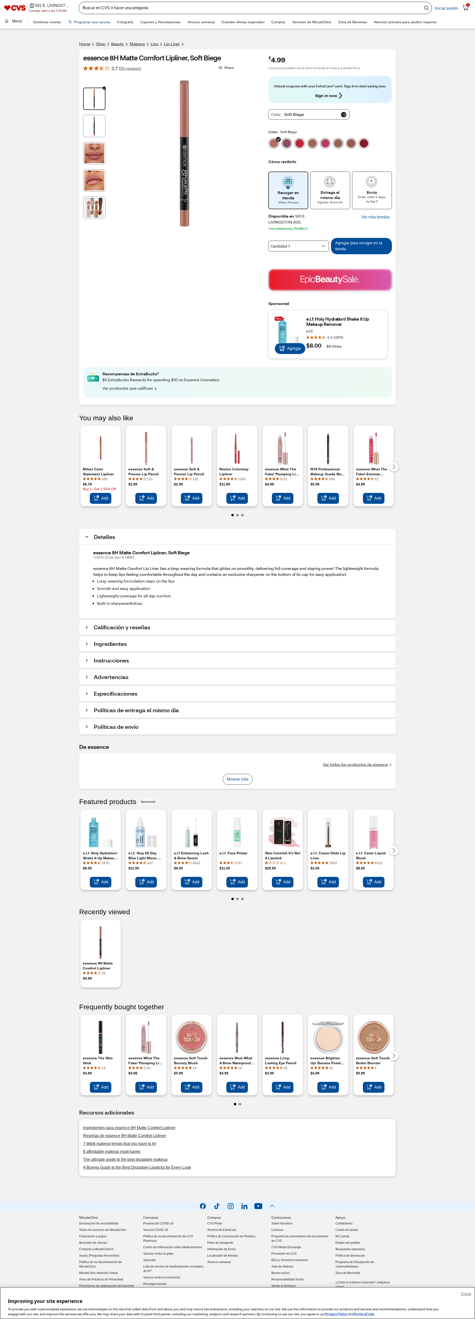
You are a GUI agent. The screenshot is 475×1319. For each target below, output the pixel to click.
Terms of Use (364, 1314)
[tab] (94, 99)
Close (466, 1293)
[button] (375, 217)
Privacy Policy (336, 1314)
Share (229, 67)
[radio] (273, 142)
